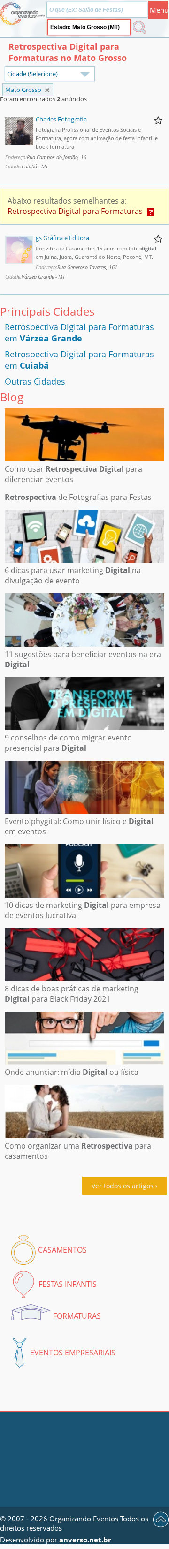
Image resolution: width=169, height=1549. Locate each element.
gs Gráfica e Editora (62, 238)
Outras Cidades (35, 381)
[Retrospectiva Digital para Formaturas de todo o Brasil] (47, 90)
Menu (159, 10)
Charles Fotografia (61, 119)
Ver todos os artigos (123, 1185)
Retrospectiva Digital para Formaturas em (79, 332)
